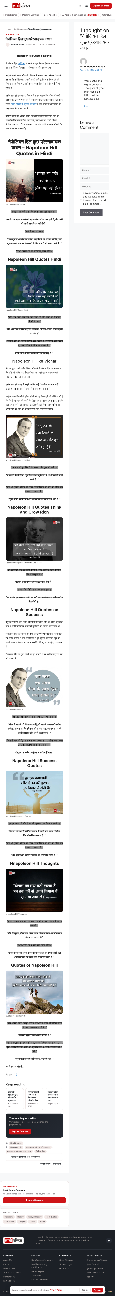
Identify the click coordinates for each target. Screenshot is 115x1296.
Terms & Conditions (12, 1272)
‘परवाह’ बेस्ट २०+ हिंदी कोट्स (50, 1164)
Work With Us (9, 1268)
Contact (6, 1264)
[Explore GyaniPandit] (86, 5)
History (20, 1217)
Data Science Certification (42, 1260)
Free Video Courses (96, 1272)
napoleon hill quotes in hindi (19, 1151)
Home (8, 29)
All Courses (36, 1275)
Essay (42, 1221)
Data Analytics (50, 15)
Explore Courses (101, 5)
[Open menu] (6, 5)
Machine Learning (30, 15)
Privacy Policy (9, 1276)
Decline (84, 1290)
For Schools (64, 1268)
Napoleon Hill (15, 1147)
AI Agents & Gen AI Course (79, 15)
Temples (22, 1221)
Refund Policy (9, 1281)
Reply (86, 106)
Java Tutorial (92, 1264)
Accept (97, 1290)
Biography (8, 1217)
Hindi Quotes (19, 29)
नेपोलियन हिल (40, 1151)
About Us (7, 1260)
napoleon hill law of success (38, 1147)
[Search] (80, 5)
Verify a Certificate (39, 1279)
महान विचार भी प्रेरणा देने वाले (23, 104)
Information (9, 1221)
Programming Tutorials (97, 1260)
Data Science (11, 15)
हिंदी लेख (90, 1276)
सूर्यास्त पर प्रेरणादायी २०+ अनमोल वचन (25, 1157)
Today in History (35, 1217)
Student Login (65, 1264)
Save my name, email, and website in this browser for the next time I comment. (95, 198)
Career (32, 1221)
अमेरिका (21, 63)
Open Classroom (66, 1260)
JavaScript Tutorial (95, 1268)
